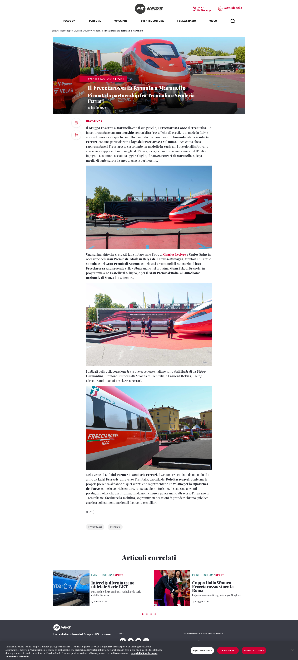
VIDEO (213, 20)
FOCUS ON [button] (69, 20)
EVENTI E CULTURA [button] (152, 20)
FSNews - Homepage (61, 30)
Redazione (94, 121)
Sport (97, 30)
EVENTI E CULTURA (82, 30)
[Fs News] (149, 8)
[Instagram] (146, 641)
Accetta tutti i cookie (254, 650)
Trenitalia (115, 527)
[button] (142, 614)
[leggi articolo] (71, 587)
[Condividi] (76, 144)
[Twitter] (123, 641)
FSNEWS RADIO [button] (186, 20)
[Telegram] (130, 641)
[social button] (76, 135)
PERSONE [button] (95, 20)
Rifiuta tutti (228, 650)
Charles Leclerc (174, 254)
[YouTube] (138, 641)
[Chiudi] (292, 650)
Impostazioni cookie (202, 650)
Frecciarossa (95, 527)
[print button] (76, 123)
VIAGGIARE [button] (120, 20)
